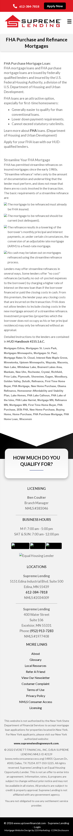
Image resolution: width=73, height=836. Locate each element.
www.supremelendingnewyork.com (36, 743)
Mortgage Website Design (17, 830)
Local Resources (35, 665)
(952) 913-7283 (42, 631)
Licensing (35, 708)
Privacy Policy (35, 696)
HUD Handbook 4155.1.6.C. (26, 341)
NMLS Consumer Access (35, 702)
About (35, 653)
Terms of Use (35, 690)
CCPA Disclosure (60, 830)
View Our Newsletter (35, 677)
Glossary (35, 659)
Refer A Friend (35, 671)
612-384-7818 (36, 592)
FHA (33, 131)
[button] (26, 6)
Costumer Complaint (35, 684)
